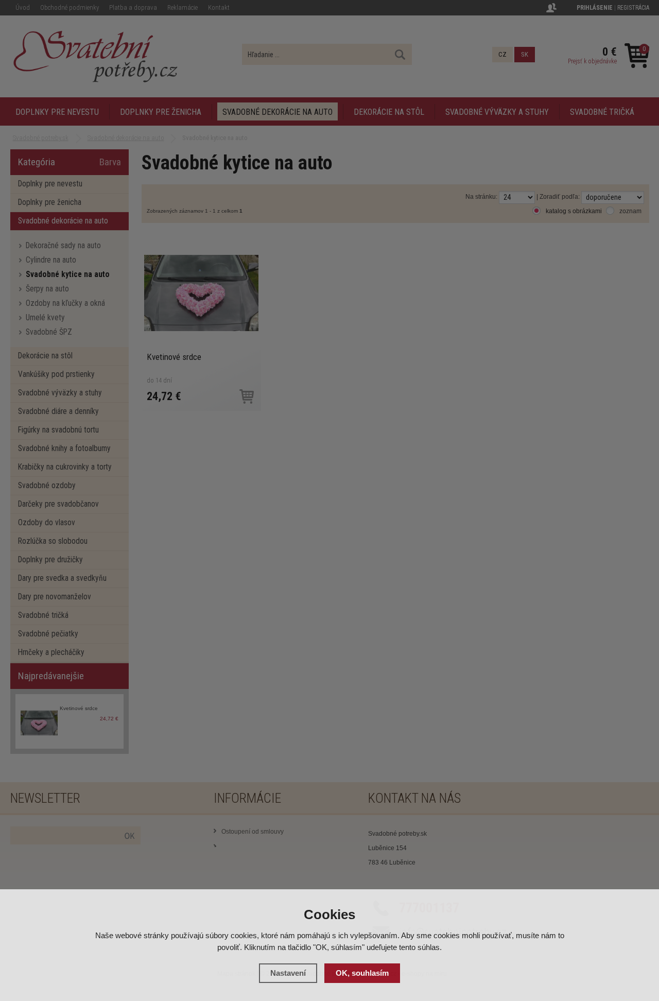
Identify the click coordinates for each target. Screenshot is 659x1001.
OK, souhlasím (362, 973)
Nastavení (288, 973)
